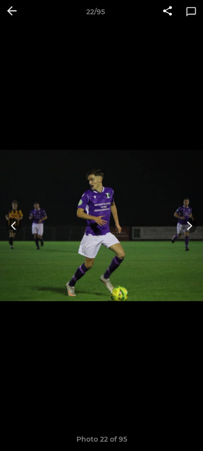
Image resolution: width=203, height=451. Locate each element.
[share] (167, 12)
